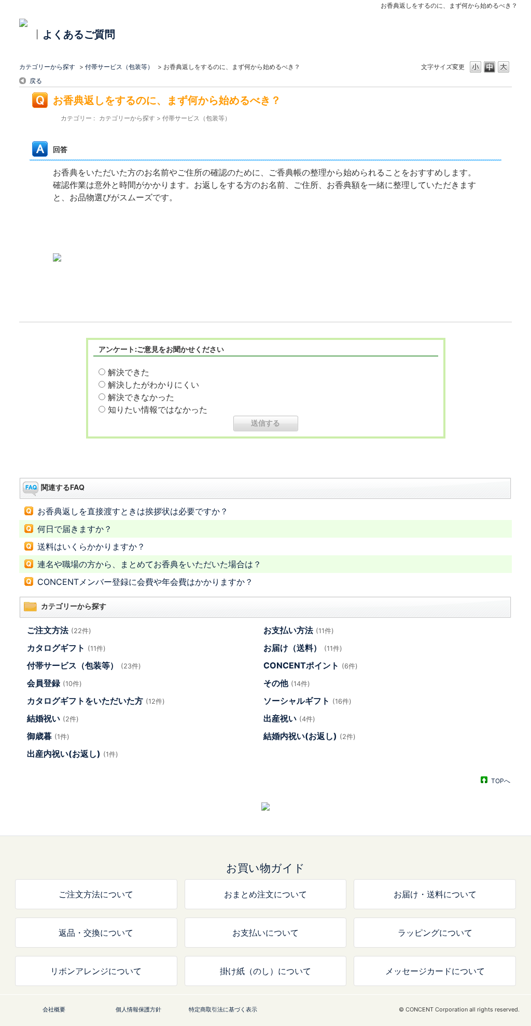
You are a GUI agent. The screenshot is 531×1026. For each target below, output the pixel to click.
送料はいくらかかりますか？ (91, 546)
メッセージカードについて (435, 971)
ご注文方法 (59, 630)
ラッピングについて (435, 932)
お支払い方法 (298, 630)
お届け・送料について (435, 894)
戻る (36, 81)
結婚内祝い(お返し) (309, 736)
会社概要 (54, 1009)
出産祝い (289, 718)
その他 (286, 683)
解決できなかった (141, 397)
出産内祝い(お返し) (72, 753)
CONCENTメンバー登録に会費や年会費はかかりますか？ (145, 582)
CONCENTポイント (310, 665)
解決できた (128, 372)
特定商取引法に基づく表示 (223, 1009)
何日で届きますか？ (74, 529)
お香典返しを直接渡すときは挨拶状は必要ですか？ (132, 511)
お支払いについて (265, 932)
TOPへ (500, 780)
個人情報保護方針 (138, 1009)
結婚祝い (53, 718)
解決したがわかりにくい (153, 384)
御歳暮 (48, 736)
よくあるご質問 (79, 34)
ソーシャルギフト (307, 700)
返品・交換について (96, 932)
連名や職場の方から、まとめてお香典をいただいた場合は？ (149, 564)
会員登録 (54, 683)
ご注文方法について (96, 894)
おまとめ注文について (265, 894)
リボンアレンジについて (96, 971)
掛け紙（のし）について (265, 971)
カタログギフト (66, 647)
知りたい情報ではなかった (157, 409)
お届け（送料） (302, 647)
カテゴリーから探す (47, 67)
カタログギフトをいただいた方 (96, 700)
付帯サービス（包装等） (119, 67)
